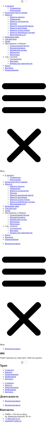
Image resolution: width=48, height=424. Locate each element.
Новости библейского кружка (22, 32)
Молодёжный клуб (18, 35)
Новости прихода (17, 17)
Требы (7, 41)
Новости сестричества (19, 21)
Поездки (13, 24)
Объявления (15, 19)
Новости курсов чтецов (20, 30)
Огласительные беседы (19, 46)
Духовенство (15, 8)
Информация (10, 377)
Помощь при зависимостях (21, 63)
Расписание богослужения (16, 13)
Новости (8, 15)
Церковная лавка (12, 37)
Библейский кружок (18, 50)
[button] (24, 122)
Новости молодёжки (18, 28)
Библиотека (15, 52)
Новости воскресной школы (21, 26)
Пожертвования (11, 70)
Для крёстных (11, 39)
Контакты (9, 68)
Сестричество (15, 59)
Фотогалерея (15, 10)
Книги (7, 66)
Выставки (14, 61)
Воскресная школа (17, 48)
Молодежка (15, 55)
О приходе (9, 6)
